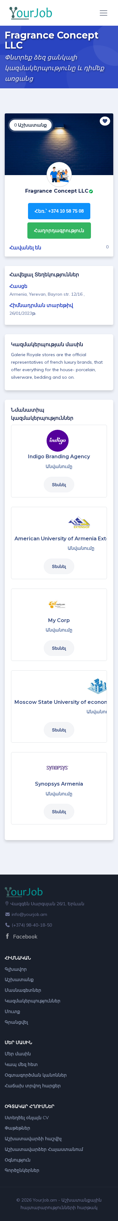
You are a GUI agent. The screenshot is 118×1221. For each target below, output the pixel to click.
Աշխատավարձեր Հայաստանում (44, 1149)
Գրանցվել (16, 1022)
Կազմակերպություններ (32, 1001)
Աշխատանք (19, 979)
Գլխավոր (16, 969)
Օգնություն (18, 1160)
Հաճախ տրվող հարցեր (33, 1086)
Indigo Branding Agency (59, 457)
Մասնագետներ (23, 990)
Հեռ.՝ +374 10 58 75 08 (59, 211)
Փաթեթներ (17, 1128)
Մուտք (12, 1011)
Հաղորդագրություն (59, 230)
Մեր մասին (18, 1054)
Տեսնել (59, 484)
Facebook (24, 936)
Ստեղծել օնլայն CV (27, 1117)
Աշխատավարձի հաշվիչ (33, 1138)
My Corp (59, 620)
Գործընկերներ (22, 1170)
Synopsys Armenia (59, 784)
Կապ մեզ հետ (21, 1064)
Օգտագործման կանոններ (36, 1075)
